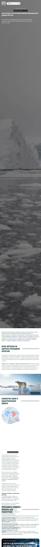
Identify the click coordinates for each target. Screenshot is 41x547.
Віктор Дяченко (18, 10)
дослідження (27, 340)
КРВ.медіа (13, 340)
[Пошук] (18, 3)
